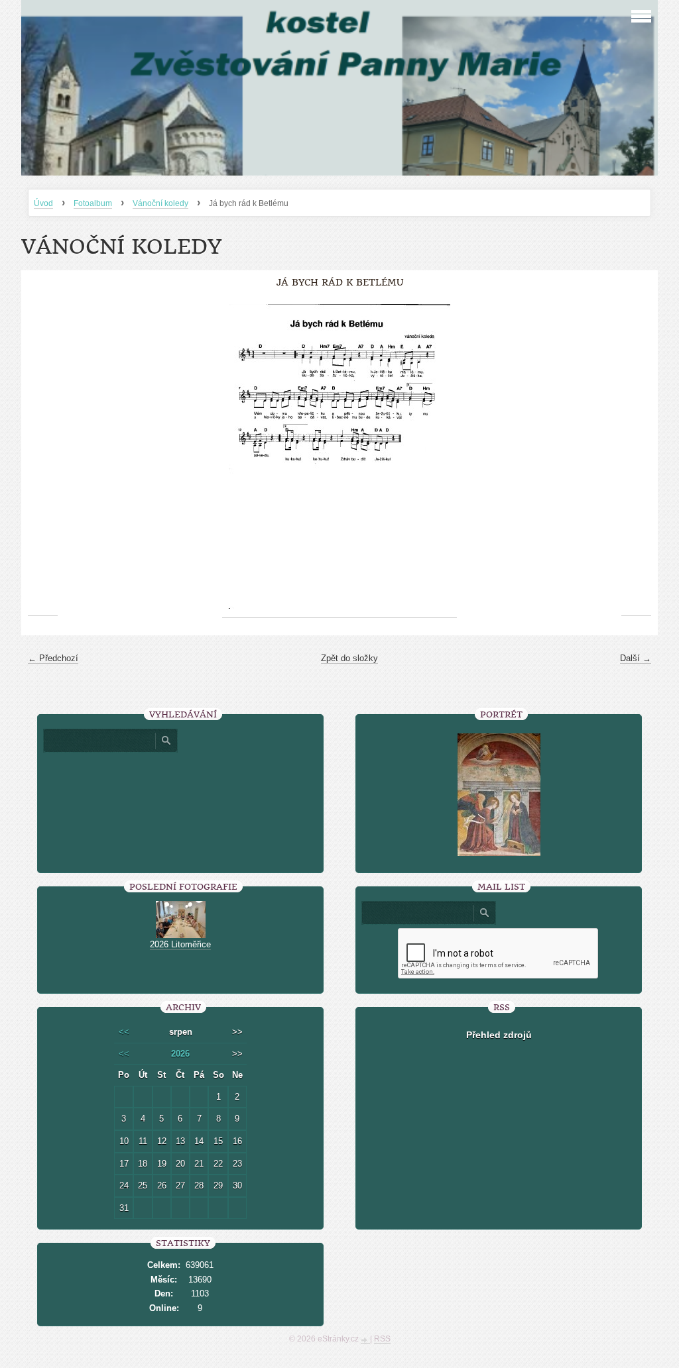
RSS (382, 1338)
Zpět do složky (349, 658)
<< (124, 1032)
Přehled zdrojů (499, 1034)
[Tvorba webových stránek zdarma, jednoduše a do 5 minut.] (365, 1340)
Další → (635, 658)
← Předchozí (53, 658)
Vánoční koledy (160, 203)
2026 (180, 1054)
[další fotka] (636, 456)
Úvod (43, 203)
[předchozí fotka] (43, 456)
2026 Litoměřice (180, 944)
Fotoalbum (93, 203)
